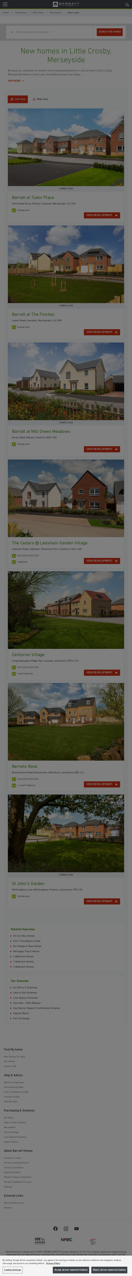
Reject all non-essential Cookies (109, 1270)
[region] (66, 1266)
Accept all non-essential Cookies (71, 1270)
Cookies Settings (12, 1270)
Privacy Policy (53, 1263)
